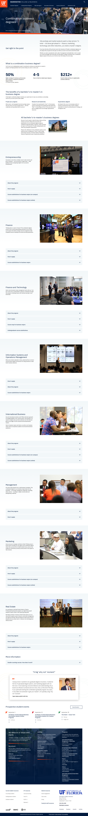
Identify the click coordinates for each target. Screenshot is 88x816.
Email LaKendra (65, 771)
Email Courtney (65, 756)
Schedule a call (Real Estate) (68, 755)
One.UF (30, 796)
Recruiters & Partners (49, 5)
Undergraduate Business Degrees (15, 30)
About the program (13, 183)
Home (7, 30)
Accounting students (10, 793)
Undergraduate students (11, 796)
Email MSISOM (65, 780)
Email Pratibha (66, 745)
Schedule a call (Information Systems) (70, 779)
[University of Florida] (3, 3)
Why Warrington (38, 5)
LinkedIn (74, 809)
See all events (75, 707)
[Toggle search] (84, 2)
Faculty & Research (61, 5)
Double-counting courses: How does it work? (20, 662)
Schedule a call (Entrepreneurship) (69, 753)
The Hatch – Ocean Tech (68, 715)
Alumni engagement (45, 793)
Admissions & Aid (71, 5)
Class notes (43, 796)
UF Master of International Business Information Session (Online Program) (19, 716)
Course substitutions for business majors (19, 262)
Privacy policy (51, 814)
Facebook (68, 809)
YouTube (80, 809)
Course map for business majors (16, 324)
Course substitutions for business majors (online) (21, 200)
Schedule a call (12, 756)
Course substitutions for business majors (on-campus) (23, 194)
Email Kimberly (40, 756)
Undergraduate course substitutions (18, 330)
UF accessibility (65, 814)
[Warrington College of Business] (23, 2)
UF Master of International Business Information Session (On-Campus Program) (45, 716)
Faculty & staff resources (47, 803)
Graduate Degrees (14, 5)
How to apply (11, 189)
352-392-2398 (62, 803)
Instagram (61, 809)
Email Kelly (64, 764)
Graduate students (10, 799)
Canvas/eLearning (27, 793)
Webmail (30, 802)
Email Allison (40, 748)
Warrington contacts (64, 805)
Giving (42, 799)
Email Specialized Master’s (14, 758)
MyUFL (30, 799)
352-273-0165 (40, 746)
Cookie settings (58, 814)
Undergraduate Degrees (26, 5)
